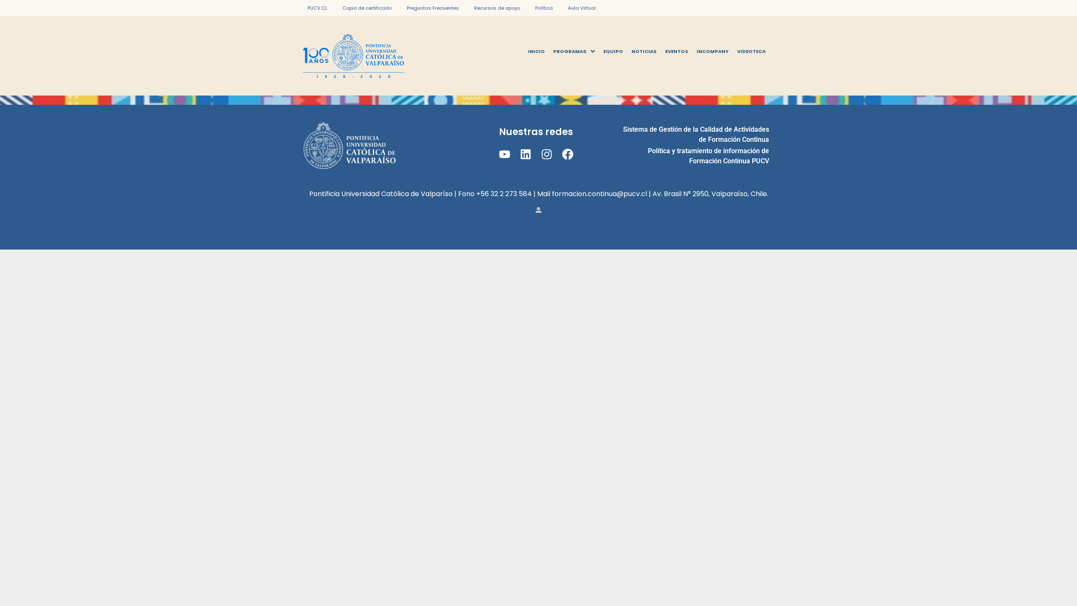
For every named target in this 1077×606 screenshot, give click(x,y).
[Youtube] (504, 154)
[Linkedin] (526, 154)
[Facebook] (568, 154)
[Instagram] (547, 154)
